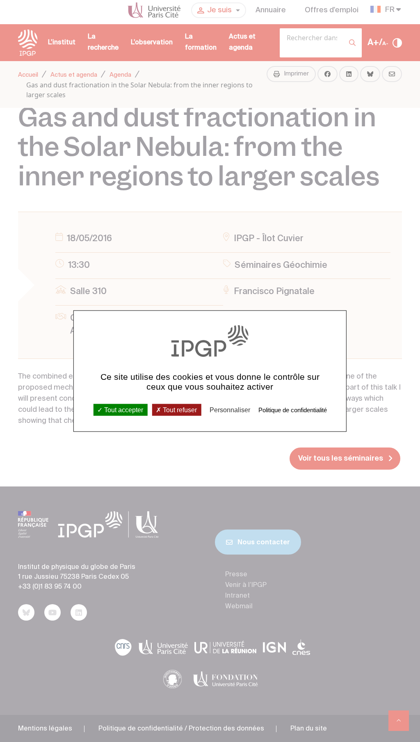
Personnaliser (230, 409)
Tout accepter (123, 409)
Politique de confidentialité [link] (292, 409)
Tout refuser (179, 409)
